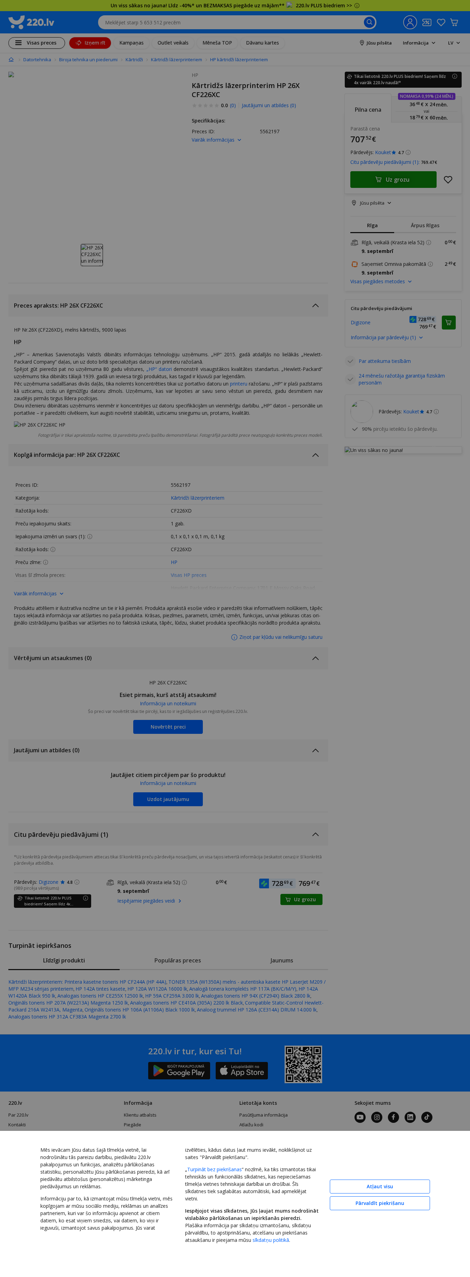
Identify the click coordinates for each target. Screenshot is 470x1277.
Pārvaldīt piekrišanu (380, 1203)
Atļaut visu (380, 1186)
